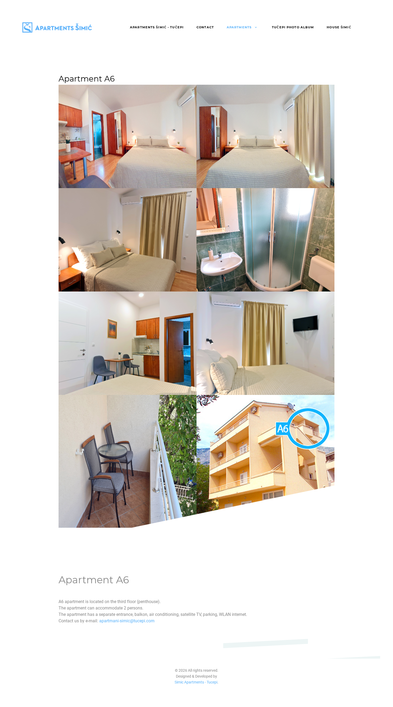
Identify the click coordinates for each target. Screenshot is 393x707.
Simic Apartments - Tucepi (196, 682)
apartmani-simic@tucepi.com (127, 620)
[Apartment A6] (127, 136)
